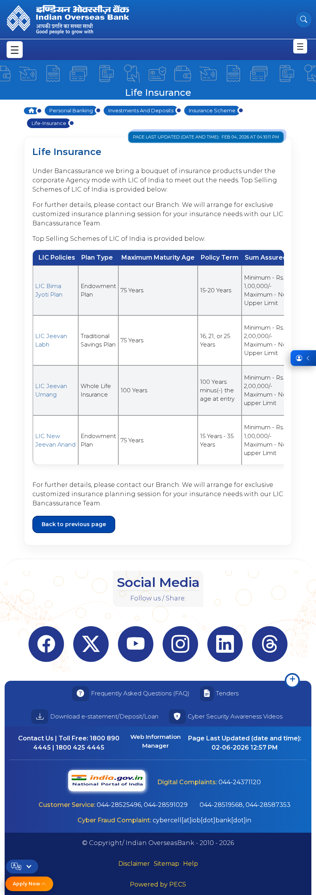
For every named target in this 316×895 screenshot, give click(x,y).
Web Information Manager (155, 741)
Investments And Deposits (140, 110)
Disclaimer (134, 863)
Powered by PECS (158, 884)
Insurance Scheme (212, 110)
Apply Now (27, 884)
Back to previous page (74, 524)
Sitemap (166, 863)
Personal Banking (71, 110)
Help (190, 863)
